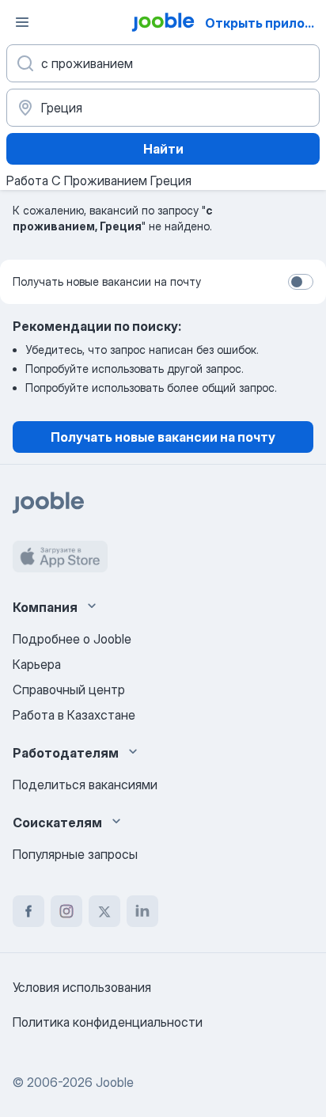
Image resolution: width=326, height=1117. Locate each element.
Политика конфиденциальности (108, 1022)
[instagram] (66, 911)
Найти (163, 149)
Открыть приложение (264, 23)
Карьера (37, 664)
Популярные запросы (75, 854)
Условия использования (82, 987)
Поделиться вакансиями (85, 784)
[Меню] (22, 22)
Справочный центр (69, 689)
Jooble (115, 1082)
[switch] (300, 282)
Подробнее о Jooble (72, 639)
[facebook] (28, 911)
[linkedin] (142, 911)
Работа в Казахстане (74, 715)
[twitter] (104, 911)
